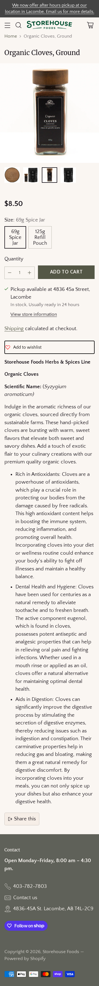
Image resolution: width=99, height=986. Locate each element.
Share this (25, 819)
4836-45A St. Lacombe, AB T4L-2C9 (53, 909)
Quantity (13, 259)
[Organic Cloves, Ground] (49, 113)
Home (10, 36)
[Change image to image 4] (68, 175)
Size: (24, 220)
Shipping (14, 329)
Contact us (25, 898)
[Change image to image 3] (49, 175)
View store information (33, 314)
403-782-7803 (30, 886)
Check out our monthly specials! (49, 8)
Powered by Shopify (25, 958)
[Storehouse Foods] (49, 25)
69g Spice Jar (15, 237)
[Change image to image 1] (12, 175)
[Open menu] (7, 25)
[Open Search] (18, 25)
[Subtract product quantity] (10, 273)
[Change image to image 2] (30, 175)
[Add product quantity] (29, 273)
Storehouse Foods (61, 951)
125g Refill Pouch (40, 237)
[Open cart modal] (90, 25)
